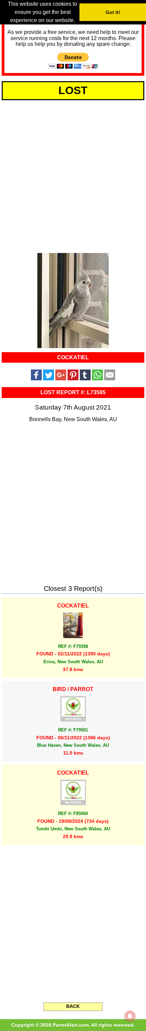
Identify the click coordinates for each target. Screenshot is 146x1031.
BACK (73, 1006)
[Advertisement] (73, 175)
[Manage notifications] (130, 1016)
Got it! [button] (113, 12)
